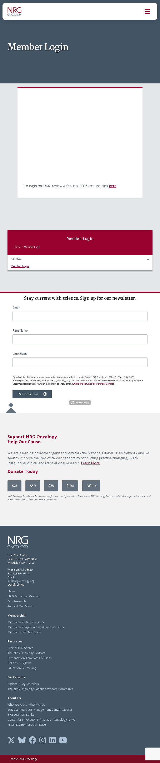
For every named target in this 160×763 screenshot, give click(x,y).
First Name (20, 330)
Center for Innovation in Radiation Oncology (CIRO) (42, 719)
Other (91, 486)
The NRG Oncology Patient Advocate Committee (41, 689)
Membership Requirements (26, 622)
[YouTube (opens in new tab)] (63, 740)
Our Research (17, 601)
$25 (14, 486)
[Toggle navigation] (151, 11)
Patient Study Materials (23, 684)
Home (17, 247)
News (11, 591)
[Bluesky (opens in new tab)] (22, 740)
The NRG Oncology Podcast (26, 653)
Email (16, 307)
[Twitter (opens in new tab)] (11, 740)
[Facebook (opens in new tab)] (32, 740)
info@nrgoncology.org (21, 581)
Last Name (20, 353)
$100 (70, 486)
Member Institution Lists (24, 632)
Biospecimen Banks (21, 714)
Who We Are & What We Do (27, 704)
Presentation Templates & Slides (30, 658)
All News (16, 259)
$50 (33, 486)
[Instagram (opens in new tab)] (42, 740)
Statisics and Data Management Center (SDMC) (40, 709)
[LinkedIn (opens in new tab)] (52, 740)
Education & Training (22, 668)
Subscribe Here (29, 394)
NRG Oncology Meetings (24, 596)
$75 (51, 486)
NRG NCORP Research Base (27, 724)
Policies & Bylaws (19, 663)
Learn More (90, 463)
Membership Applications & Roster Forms (36, 627)
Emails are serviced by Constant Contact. (93, 383)
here (112, 186)
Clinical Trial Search (20, 648)
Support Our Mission (21, 606)
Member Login (20, 266)
